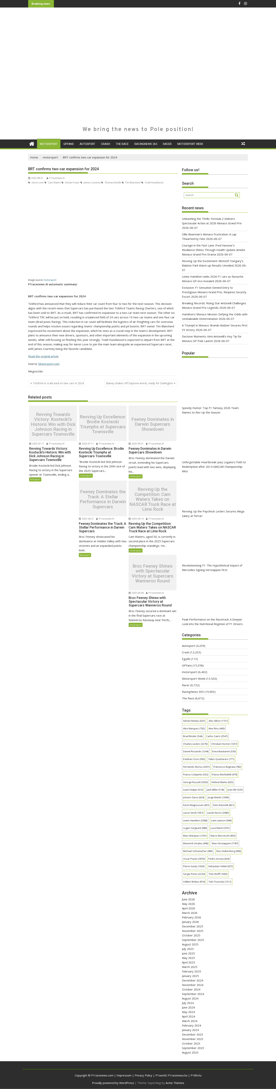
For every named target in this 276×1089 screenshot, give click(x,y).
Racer (167, 144)
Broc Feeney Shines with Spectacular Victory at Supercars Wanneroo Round (152, 574)
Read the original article (43, 356)
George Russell (195, 782)
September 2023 (193, 1048)
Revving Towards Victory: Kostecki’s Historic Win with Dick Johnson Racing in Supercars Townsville (53, 424)
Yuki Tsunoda (220, 881)
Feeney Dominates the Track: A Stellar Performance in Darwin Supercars (103, 499)
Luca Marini (220, 828)
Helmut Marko (222, 782)
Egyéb (186, 659)
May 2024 (188, 1012)
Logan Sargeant (195, 828)
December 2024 (192, 980)
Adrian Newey (194, 720)
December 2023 (192, 1034)
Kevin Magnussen (196, 805)
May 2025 (188, 958)
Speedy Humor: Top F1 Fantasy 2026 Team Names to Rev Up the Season (210, 410)
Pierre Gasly (193, 866)
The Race (122, 144)
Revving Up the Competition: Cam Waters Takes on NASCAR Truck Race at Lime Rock (152, 499)
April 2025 (188, 962)
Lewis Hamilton (195, 820)
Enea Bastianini (224, 751)
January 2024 (190, 1030)
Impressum (124, 1075)
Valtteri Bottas (194, 881)
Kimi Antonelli (223, 805)
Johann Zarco (193, 797)
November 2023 (192, 1039)
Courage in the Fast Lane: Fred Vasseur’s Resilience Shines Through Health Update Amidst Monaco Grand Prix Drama (213, 249)
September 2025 (193, 940)
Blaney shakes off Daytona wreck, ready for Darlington (139, 383)
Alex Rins (216, 728)
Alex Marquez (194, 728)
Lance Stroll (193, 812)
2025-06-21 (137, 443)
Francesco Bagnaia (227, 766)
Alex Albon (218, 720)
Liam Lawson (221, 820)
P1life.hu (196, 1075)
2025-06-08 (137, 592)
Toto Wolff (218, 874)
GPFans (68, 144)
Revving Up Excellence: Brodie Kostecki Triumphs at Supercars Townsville (103, 424)
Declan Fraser (72, 182)
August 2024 (190, 998)
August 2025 (190, 944)
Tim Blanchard (133, 182)
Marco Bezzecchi (222, 835)
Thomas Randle (112, 182)
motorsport (49, 144)
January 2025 (190, 976)
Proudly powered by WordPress (113, 1083)
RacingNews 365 (145, 144)
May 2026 (188, 904)
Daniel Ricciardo (195, 751)
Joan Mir (235, 789)
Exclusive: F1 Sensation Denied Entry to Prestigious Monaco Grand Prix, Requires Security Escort (214, 292)
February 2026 (191, 917)
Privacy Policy (143, 1075)
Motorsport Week (190, 144)
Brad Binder (192, 736)
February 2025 (191, 971)
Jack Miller (215, 789)
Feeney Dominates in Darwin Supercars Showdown (152, 424)
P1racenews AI (57, 178)
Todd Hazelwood (153, 182)
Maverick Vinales (195, 843)
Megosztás (35, 371)
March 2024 (189, 1021)
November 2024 (192, 985)
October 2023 (191, 1043)
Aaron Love (37, 182)
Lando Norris (218, 812)
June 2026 (188, 899)
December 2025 (192, 926)
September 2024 (193, 994)
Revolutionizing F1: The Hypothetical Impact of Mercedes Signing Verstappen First (212, 567)
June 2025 (188, 953)
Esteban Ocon (194, 759)
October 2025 (191, 935)
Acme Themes (175, 1083)
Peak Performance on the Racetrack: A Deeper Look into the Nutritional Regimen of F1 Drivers (212, 622)
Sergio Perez (194, 874)
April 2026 (188, 908)
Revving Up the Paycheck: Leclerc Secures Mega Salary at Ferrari (213, 513)
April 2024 (188, 1016)
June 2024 (188, 1007)
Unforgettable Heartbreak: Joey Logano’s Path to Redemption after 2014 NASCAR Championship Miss (214, 466)
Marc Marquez (195, 835)
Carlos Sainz (217, 736)
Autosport (87, 144)
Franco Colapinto (195, 774)
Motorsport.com (49, 364)
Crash (105, 144)
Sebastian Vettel (220, 866)
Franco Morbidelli (224, 774)
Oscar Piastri (194, 858)
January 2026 (190, 922)
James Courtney (91, 182)
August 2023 (190, 1052)
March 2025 (189, 967)
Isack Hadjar (193, 789)
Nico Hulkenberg (228, 851)
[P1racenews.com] (32, 143)
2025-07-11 (38, 443)
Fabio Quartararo (221, 759)
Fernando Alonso (196, 766)
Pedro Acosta (218, 858)
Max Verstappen (225, 843)
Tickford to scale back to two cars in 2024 (58, 383)
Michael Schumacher (198, 851)
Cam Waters (54, 182)
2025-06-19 (137, 518)
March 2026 (189, 913)
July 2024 (188, 1003)
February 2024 (191, 1025)
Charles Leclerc (195, 744)
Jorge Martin (218, 797)
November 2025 (192, 931)
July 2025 (188, 949)
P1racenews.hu (177, 1075)
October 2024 (191, 989)
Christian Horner (224, 744)
